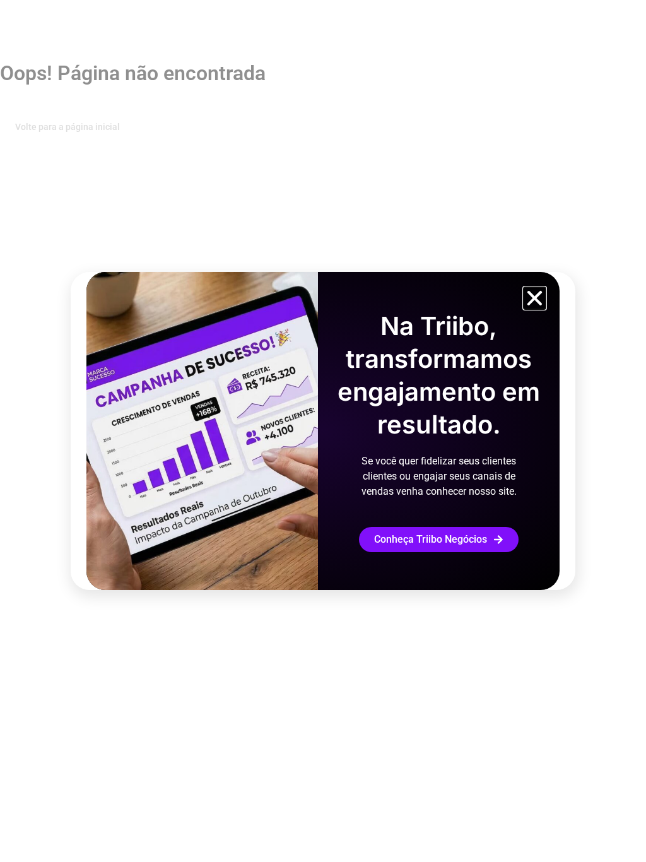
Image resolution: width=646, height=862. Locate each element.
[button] (534, 298)
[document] (323, 431)
